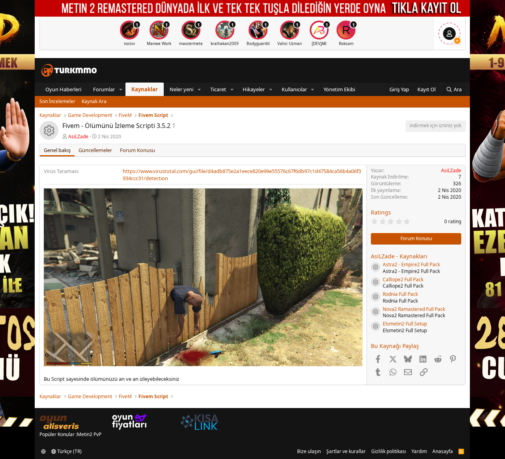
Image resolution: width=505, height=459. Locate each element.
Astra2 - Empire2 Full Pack (411, 264)
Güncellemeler (95, 150)
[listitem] (129, 33)
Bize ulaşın (309, 451)
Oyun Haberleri (63, 89)
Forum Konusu (137, 150)
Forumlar (104, 89)
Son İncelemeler (57, 101)
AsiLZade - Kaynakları (399, 256)
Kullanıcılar (294, 89)
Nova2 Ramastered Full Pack (414, 309)
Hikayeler (254, 89)
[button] (121, 89)
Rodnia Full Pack (400, 294)
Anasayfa (442, 451)
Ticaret (218, 89)
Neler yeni (181, 89)
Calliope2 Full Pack (403, 279)
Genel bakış (57, 150)
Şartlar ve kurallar (346, 451)
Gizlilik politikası (388, 451)
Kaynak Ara (94, 101)
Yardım (419, 451)
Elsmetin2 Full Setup (405, 323)
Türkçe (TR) (69, 451)
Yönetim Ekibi (339, 89)
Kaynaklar (144, 89)
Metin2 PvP (89, 434)
